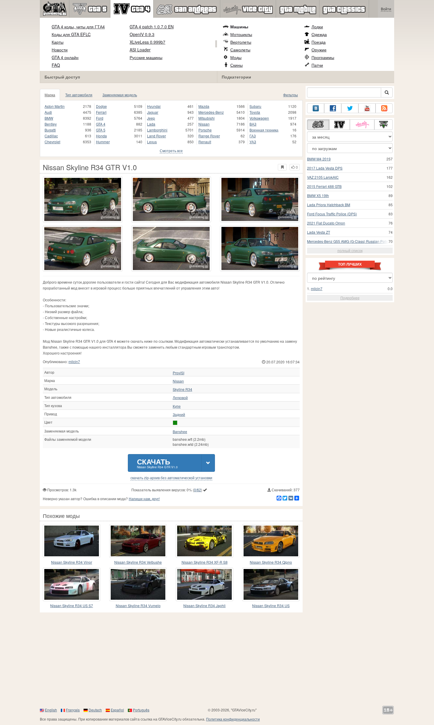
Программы (322, 57)
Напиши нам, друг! (144, 498)
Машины (239, 27)
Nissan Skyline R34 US (271, 605)
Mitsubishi (206, 118)
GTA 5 (100, 129)
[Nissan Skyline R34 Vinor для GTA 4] (71, 541)
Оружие (319, 50)
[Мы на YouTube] (367, 108)
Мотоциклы (241, 34)
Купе (177, 406)
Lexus (152, 141)
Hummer (103, 141)
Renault (204, 141)
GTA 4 (100, 123)
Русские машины (146, 57)
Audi (48, 112)
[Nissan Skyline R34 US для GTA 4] (271, 584)
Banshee (180, 431)
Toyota (254, 112)
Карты (57, 42)
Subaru (255, 106)
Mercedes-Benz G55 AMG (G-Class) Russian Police (348, 241)
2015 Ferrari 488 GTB (324, 186)
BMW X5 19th (318, 195)
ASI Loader (140, 50)
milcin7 (74, 361)
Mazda (203, 106)
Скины (236, 65)
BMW (49, 118)
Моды (236, 57)
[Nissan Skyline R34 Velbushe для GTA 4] (138, 541)
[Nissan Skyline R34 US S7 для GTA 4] (71, 584)
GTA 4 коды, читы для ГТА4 (78, 27)
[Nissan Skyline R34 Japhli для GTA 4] (204, 584)
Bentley (51, 123)
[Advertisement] (217, 659)
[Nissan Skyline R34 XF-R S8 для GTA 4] (204, 541)
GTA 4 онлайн (65, 57)
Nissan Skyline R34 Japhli (204, 605)
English (51, 709)
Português (141, 709)
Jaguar (152, 112)
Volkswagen (259, 118)
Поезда (318, 42)
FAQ (56, 65)
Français (73, 709)
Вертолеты (240, 42)
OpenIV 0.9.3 (142, 34)
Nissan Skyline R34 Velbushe (138, 562)
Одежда (319, 34)
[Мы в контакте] (315, 108)
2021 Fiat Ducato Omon (326, 222)
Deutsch (95, 709)
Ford (99, 118)
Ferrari (101, 112)
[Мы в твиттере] (349, 108)
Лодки (317, 27)
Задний (179, 414)
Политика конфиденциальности (233, 718)
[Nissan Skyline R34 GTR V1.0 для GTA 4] (83, 199)
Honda (101, 135)
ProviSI (178, 372)
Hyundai (154, 106)
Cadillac (51, 135)
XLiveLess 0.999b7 (147, 42)
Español (117, 709)
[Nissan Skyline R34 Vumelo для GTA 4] (138, 584)
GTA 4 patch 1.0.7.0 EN (152, 27)
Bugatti (50, 129)
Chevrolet (52, 141)
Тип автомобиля (78, 94)
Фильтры (290, 94)
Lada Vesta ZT (318, 232)
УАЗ (252, 141)
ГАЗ (252, 135)
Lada (151, 123)
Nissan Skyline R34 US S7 (71, 605)
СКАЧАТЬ (157, 462)
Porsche (205, 129)
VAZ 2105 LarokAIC (323, 177)
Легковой (180, 397)
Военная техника (263, 129)
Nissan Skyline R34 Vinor (71, 562)
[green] (175, 422)
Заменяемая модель (119, 94)
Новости (60, 50)
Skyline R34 (182, 389)
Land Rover (156, 135)
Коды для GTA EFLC (71, 34)
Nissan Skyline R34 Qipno (271, 562)
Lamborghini (157, 129)
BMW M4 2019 (319, 158)
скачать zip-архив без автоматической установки (171, 477)
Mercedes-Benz (211, 112)
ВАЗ (252, 123)
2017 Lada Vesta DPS (324, 167)
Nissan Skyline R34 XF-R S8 (205, 562)
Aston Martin (55, 106)
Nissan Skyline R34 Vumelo (138, 605)
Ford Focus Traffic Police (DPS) (332, 213)
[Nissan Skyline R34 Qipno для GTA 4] (271, 541)
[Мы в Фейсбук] (332, 108)
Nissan (204, 123)
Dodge (101, 106)
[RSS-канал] (384, 108)
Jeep (151, 118)
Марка (50, 94)
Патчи (317, 65)
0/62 (197, 489)
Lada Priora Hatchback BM (328, 204)
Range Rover (209, 135)
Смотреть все (171, 150)
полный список (350, 250)
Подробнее (350, 297)
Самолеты (240, 50)
